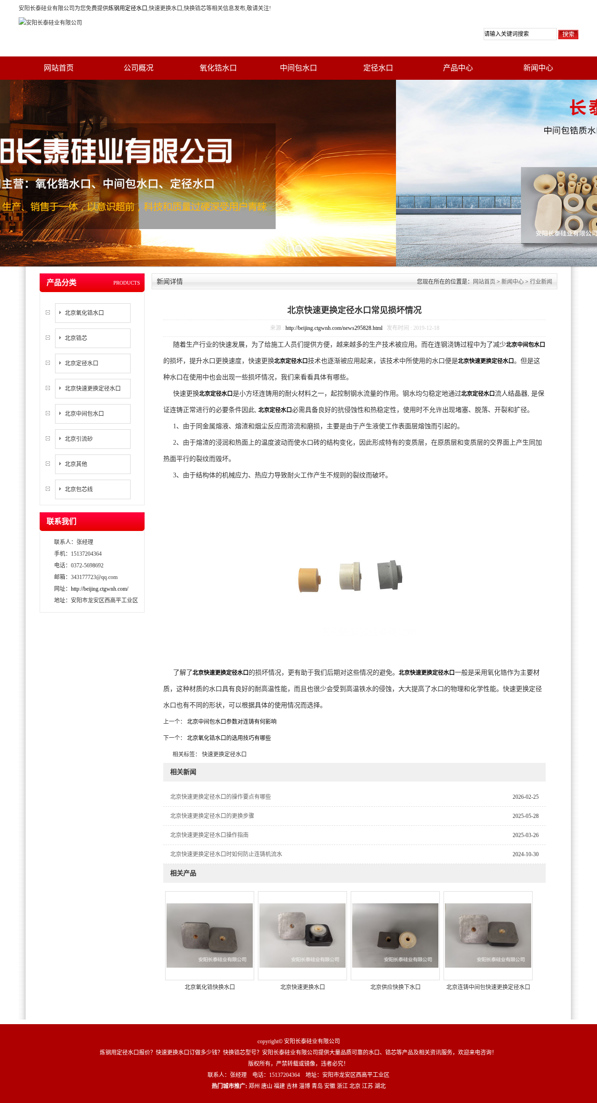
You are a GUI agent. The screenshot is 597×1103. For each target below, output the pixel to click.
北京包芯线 (79, 489)
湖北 (380, 1086)
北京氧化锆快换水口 (210, 987)
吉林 (292, 1086)
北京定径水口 (81, 363)
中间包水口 (298, 68)
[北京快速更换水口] (302, 935)
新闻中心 (538, 68)
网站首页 (59, 68)
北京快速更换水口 (302, 987)
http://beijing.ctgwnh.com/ (99, 589)
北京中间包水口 (84, 414)
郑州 (254, 1086)
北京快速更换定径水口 (93, 388)
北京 (355, 1086)
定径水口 (378, 68)
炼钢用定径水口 (127, 8)
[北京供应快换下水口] (395, 935)
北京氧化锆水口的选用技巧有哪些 (228, 738)
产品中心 (458, 68)
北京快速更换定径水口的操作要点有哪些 (220, 797)
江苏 (367, 1086)
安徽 (329, 1086)
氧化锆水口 (218, 68)
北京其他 (76, 464)
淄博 (304, 1086)
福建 (279, 1086)
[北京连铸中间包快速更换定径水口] (488, 935)
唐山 (266, 1086)
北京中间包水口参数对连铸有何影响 (231, 722)
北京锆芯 (76, 338)
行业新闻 (541, 282)
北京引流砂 (79, 439)
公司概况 (138, 68)
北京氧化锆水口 (84, 313)
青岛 (317, 1086)
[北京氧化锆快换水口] (210, 935)
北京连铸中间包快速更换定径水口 (488, 987)
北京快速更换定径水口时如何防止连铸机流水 (226, 854)
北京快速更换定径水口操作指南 (209, 835)
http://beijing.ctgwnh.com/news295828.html (333, 328)
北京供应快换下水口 (395, 987)
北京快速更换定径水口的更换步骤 (212, 816)
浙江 (342, 1086)
